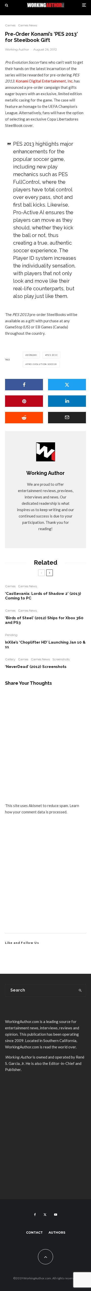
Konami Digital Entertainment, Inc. (44, 81)
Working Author (17, 49)
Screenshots (61, 659)
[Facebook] (35, 1214)
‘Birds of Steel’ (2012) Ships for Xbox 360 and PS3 (44, 620)
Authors (57, 1232)
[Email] (67, 417)
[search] (80, 990)
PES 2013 (52, 355)
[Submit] (24, 417)
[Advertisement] (45, 880)
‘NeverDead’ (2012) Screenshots (35, 666)
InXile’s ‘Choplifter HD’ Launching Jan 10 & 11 (45, 644)
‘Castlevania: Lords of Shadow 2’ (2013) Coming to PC (43, 595)
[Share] (24, 384)
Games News (27, 25)
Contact (34, 1232)
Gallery (10, 659)
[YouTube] (55, 1214)
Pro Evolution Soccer (42, 364)
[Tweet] (67, 384)
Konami (32, 355)
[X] (45, 1214)
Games (10, 25)
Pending (11, 635)
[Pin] (24, 401)
